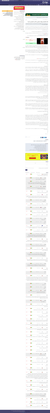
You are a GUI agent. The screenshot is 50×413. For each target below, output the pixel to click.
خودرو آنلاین (9, 4)
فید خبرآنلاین (8, 0)
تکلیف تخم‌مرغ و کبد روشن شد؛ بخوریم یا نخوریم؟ (19, 16)
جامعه (38, 4)
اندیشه (24, 4)
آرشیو (33, 0)
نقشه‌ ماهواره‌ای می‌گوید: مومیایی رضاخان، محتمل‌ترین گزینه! (38, 21)
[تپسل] (25, 13)
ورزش (34, 4)
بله (3, 0)
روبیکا (2, 0)
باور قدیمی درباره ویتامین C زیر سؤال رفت (20, 18)
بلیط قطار (5, 14)
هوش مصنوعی (27, 4)
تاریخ (32, 4)
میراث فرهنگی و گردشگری (39, 17)
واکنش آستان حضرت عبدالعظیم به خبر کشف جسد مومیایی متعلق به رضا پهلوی (38, 144)
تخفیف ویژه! (31, 43)
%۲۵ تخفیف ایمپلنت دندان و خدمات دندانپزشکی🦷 (32, 155)
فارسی (46, 0)
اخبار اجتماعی (43, 17)
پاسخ (26, 174)
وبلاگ (13, 4)
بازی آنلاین (7, 12)
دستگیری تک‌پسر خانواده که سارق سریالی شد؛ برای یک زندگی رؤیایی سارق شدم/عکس (19, 26)
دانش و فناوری (30, 4)
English (43, 0)
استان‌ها (12, 4)
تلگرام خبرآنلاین (7, 0)
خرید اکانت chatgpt (5, 15)
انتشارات (16, 4)
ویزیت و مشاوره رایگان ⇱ (32, 158)
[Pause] (37, 43)
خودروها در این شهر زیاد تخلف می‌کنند (20, 23)
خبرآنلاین (44, 2)
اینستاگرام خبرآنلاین (6, 0)
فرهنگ (40, 4)
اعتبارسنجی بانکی (11, 14)
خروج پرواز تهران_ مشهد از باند (21, 15)
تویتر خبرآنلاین (5, 0)
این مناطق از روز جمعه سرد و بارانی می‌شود (20, 17)
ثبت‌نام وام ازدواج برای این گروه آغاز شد (20, 25)
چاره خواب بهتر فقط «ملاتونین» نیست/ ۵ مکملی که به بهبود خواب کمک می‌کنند (19, 21)
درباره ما (37, 0)
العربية (45, 0)
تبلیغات (35, 0)
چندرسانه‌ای (18, 4)
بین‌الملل (36, 4)
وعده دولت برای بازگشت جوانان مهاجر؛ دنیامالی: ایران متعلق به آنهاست (19, 20)
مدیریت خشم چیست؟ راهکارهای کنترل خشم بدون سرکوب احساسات (19, 29)
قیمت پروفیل (11, 15)
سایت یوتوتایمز (8, 15)
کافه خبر (21, 4)
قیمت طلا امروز (7, 14)
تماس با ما (39, 0)
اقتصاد (42, 4)
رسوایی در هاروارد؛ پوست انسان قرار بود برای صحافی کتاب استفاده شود (19, 12)
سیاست (44, 4)
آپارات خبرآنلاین (4, 0)
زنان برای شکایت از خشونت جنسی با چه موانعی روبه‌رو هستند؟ (19, 14)
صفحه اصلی (47, 4)
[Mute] (38, 43)
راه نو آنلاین (10, 12)
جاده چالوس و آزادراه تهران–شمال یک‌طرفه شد (19, 24)
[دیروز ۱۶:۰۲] (23, 58)
